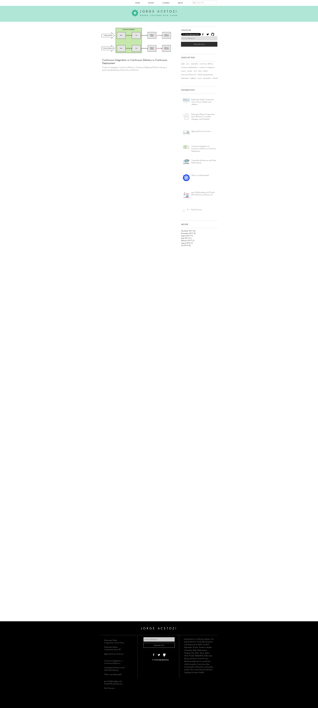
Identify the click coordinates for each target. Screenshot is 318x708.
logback (193, 78)
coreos (183, 71)
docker (189, 71)
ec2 (195, 71)
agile (183, 64)
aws (187, 64)
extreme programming (205, 74)
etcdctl (205, 71)
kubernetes (185, 78)
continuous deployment (189, 67)
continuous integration (207, 67)
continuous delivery (206, 64)
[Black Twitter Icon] (207, 34)
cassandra (194, 64)
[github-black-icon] (212, 34)
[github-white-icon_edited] (164, 654)
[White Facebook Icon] (153, 654)
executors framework (188, 74)
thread (215, 78)
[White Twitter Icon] (158, 654)
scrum (200, 78)
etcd (199, 71)
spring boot (207, 78)
